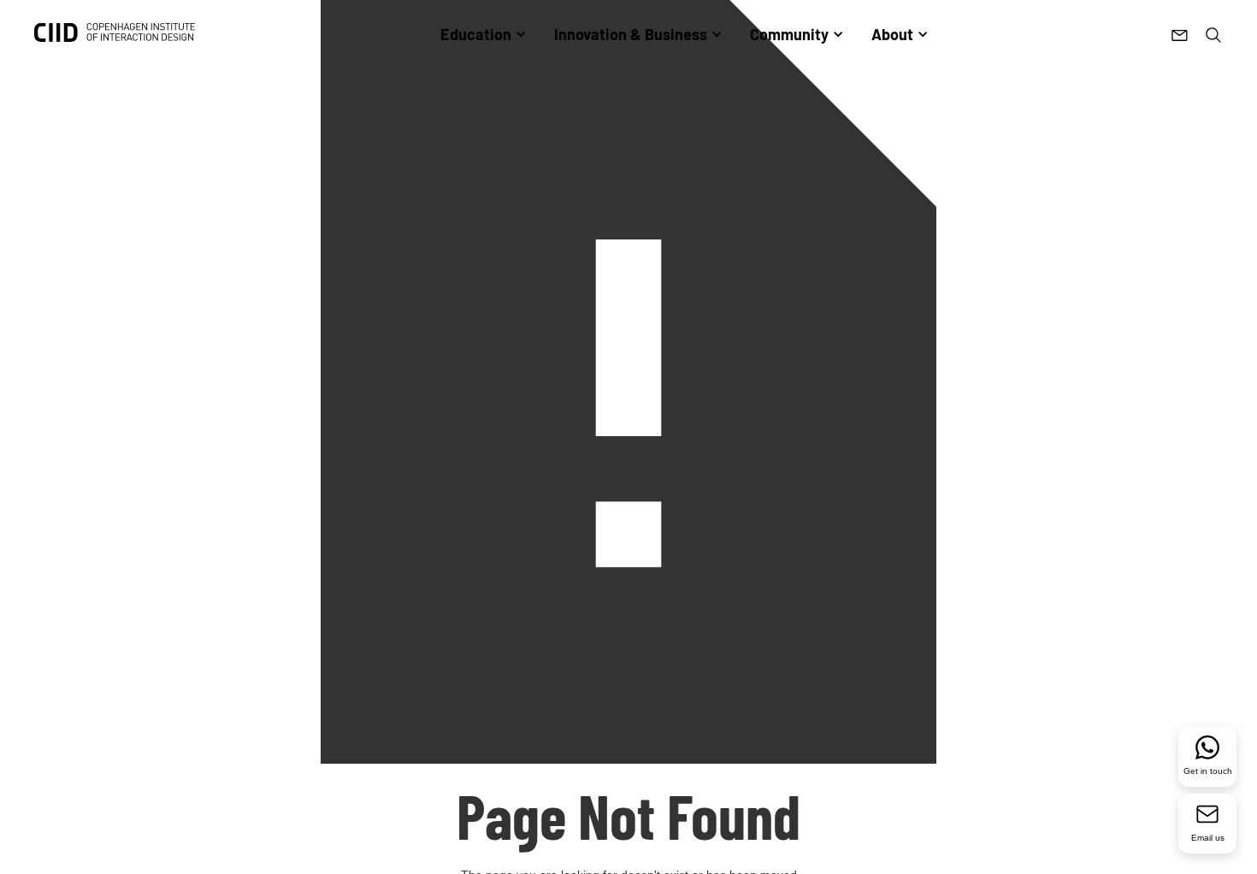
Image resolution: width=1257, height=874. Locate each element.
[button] (483, 34)
